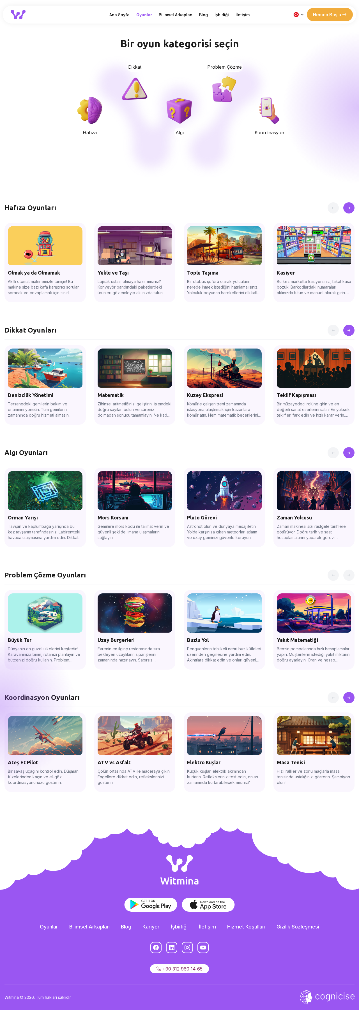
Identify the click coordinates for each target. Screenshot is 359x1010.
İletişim (243, 14)
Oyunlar (144, 14)
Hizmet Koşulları (246, 927)
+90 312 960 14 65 (181, 969)
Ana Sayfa (119, 14)
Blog (203, 14)
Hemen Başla (327, 14)
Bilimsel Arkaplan (175, 14)
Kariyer (151, 927)
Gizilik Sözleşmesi (298, 927)
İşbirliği (222, 14)
